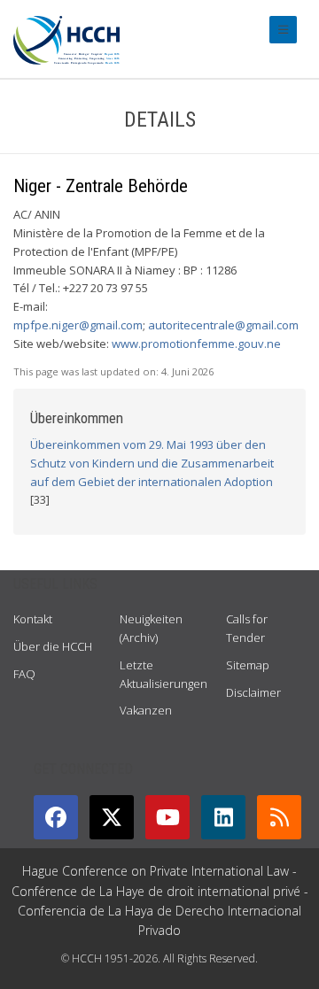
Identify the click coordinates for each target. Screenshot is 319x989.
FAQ (24, 674)
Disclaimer (253, 692)
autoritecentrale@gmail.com (223, 325)
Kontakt (32, 619)
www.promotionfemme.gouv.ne (196, 344)
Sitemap (247, 665)
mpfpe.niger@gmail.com (78, 325)
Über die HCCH (52, 646)
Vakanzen (146, 710)
